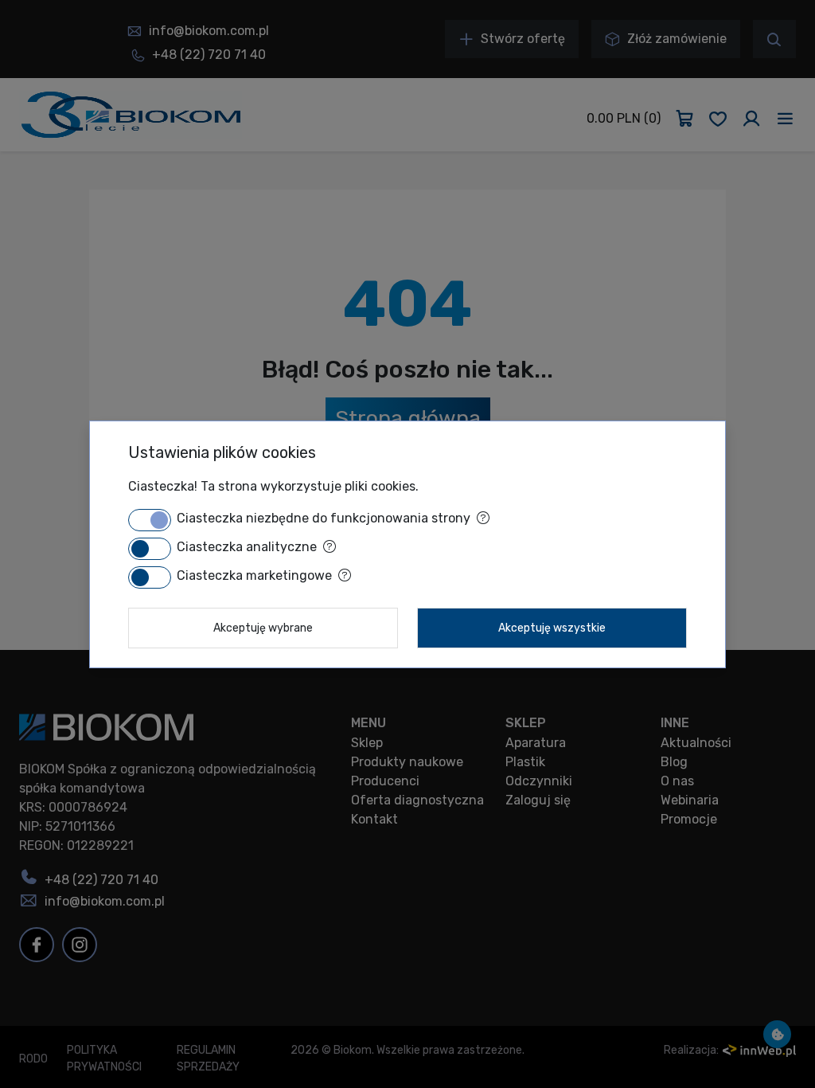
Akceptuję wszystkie (552, 628)
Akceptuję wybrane (263, 628)
